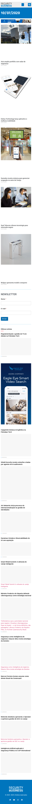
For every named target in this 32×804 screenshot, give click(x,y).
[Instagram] (18, 799)
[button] (23, 4)
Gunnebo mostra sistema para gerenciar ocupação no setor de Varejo (15, 179)
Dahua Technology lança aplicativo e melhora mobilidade (14, 120)
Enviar (4, 319)
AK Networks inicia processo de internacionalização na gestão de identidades (13, 508)
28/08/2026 (4, 356)
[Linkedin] (21, 799)
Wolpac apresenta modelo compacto (14, 283)
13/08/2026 (4, 588)
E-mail (3, 309)
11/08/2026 (4, 711)
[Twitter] (10, 799)
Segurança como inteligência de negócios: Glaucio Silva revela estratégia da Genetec (16, 639)
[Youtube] (14, 799)
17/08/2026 (4, 533)
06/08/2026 (4, 774)
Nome (3, 299)
